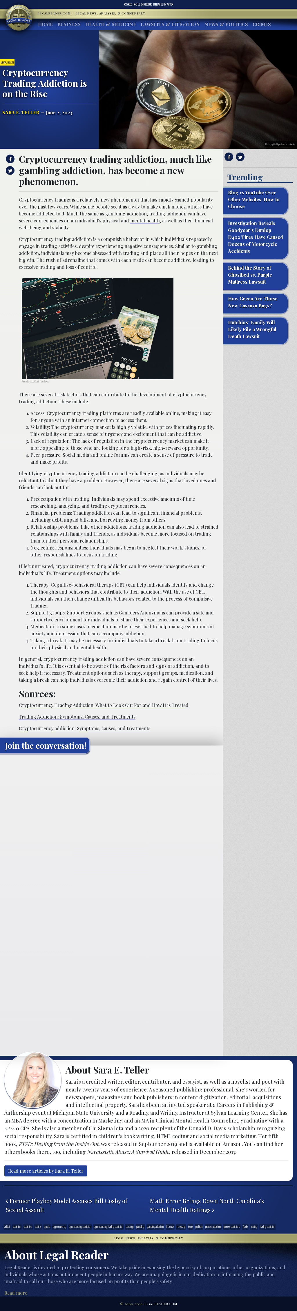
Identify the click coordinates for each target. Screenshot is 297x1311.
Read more (15, 1293)
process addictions (232, 1226)
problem (198, 1226)
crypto (47, 1226)
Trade (245, 1226)
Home (45, 24)
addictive (28, 1226)
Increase (170, 1226)
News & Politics (226, 24)
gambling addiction (155, 1226)
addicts (38, 1226)
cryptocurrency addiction (80, 1226)
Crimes (262, 24)
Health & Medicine (110, 24)
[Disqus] (111, 830)
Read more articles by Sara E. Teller (46, 1171)
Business (69, 24)
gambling (140, 1226)
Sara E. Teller (20, 112)
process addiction (213, 1226)
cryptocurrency (59, 1226)
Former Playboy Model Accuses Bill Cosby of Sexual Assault (66, 1205)
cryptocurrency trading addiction (91, 566)
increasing (181, 1226)
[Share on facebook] (9, 159)
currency (129, 1226)
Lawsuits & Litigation (170, 24)
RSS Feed (128, 4)
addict (7, 1226)
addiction (17, 1226)
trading (254, 1226)
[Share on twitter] (9, 170)
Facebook (143, 4)
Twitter (163, 4)
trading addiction (267, 1226)
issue (190, 1226)
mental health (145, 220)
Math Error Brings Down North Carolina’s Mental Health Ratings (207, 1205)
